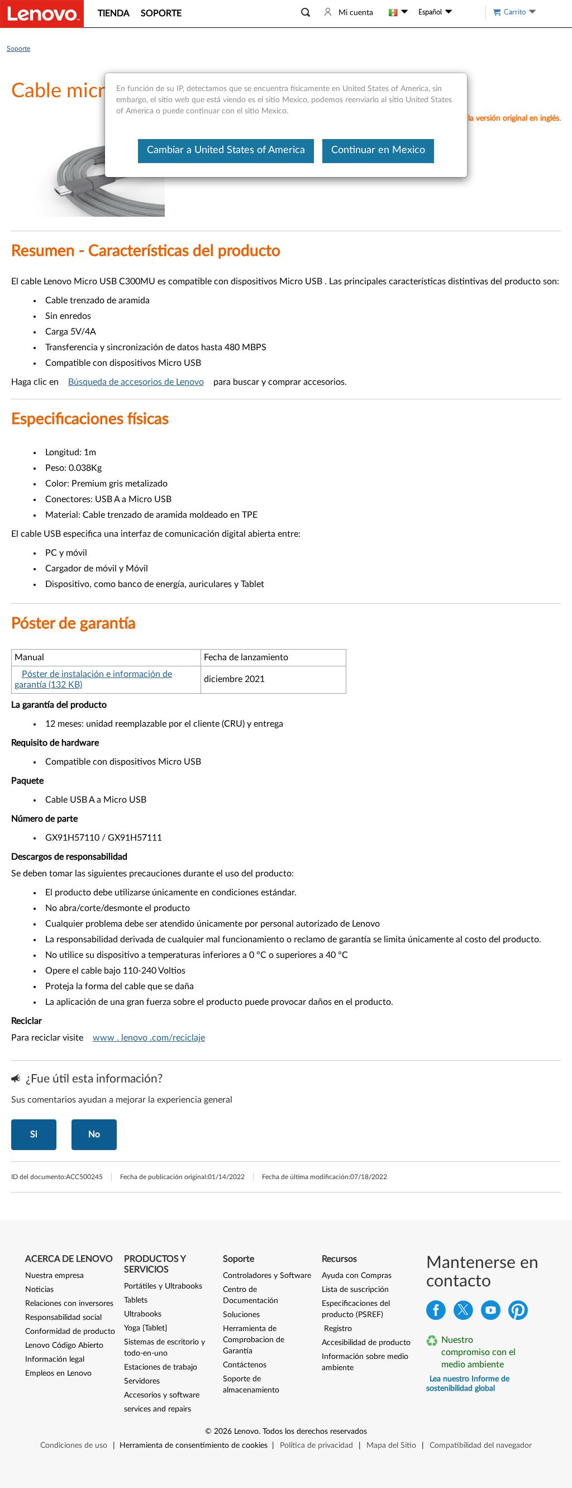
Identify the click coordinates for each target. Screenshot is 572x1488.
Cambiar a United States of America (226, 150)
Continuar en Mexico (378, 150)
